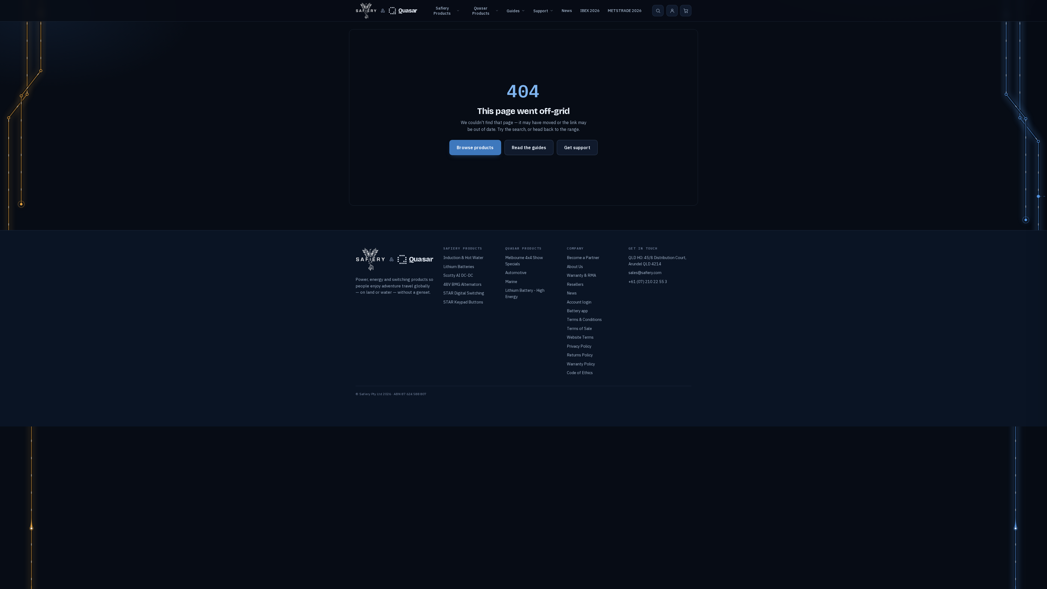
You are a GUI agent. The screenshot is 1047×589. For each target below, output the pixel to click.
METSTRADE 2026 (625, 10)
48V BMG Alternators (462, 284)
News (567, 10)
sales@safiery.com (644, 272)
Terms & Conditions (584, 319)
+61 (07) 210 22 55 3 (647, 281)
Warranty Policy (581, 363)
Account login (579, 302)
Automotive (515, 272)
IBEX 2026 (590, 10)
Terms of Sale (579, 328)
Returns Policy (580, 354)
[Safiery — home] (366, 11)
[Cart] (685, 10)
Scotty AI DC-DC (458, 275)
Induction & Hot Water (463, 257)
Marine (511, 281)
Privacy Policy (579, 346)
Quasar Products (480, 10)
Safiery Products (442, 10)
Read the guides (529, 147)
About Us (575, 266)
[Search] (658, 10)
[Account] (672, 10)
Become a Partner (583, 257)
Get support (577, 147)
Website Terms (580, 337)
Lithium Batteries (458, 266)
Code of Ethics (580, 372)
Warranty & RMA (581, 275)
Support (540, 10)
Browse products (475, 147)
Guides (513, 10)
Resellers (575, 284)
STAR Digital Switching (463, 293)
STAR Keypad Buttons (463, 302)
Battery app (577, 310)
